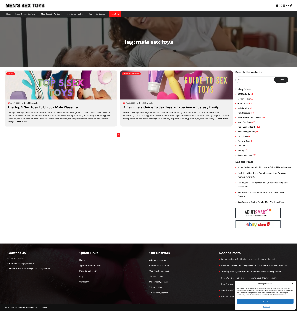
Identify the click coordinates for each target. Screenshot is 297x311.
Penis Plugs (242, 136)
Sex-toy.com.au (156, 276)
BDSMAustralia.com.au (159, 265)
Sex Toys (10, 73)
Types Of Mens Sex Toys (25, 14)
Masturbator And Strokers (131, 73)
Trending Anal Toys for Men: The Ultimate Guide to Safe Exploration (251, 271)
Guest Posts (243, 103)
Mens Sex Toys (244, 122)
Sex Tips (241, 145)
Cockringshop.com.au (159, 271)
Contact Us (266, 307)
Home (8, 14)
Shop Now (114, 14)
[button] (292, 284)
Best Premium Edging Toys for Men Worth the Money (261, 202)
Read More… (22, 121)
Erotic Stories (243, 99)
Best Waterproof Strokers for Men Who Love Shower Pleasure (249, 278)
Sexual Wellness (244, 155)
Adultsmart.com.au (157, 260)
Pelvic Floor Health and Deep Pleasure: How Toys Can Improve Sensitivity (254, 265)
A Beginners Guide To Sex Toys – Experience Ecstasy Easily (171, 107)
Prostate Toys (243, 141)
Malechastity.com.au (158, 282)
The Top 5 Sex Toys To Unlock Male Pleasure (43, 107)
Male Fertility (243, 108)
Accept (265, 301)
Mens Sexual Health (74, 14)
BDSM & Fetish (244, 94)
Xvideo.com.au (155, 287)
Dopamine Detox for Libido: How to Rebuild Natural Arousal (264, 167)
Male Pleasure (243, 113)
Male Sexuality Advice (50, 14)
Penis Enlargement (246, 131)
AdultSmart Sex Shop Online (36, 307)
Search (281, 80)
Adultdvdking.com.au (158, 292)
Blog (90, 14)
